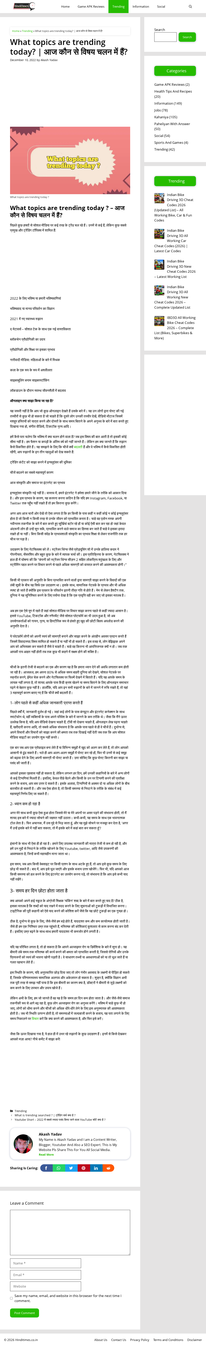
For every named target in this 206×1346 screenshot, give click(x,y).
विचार (35, 1018)
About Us (100, 1340)
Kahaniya (161, 117)
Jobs (157, 110)
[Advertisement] (70, 97)
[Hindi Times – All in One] (32, 6)
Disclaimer (194, 1340)
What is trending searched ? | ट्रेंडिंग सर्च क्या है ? (45, 1115)
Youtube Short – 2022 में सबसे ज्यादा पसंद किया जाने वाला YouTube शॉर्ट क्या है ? (60, 1119)
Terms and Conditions (168, 1340)
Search (159, 29)
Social (161, 6)
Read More (46, 1154)
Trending (118, 6)
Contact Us (118, 1340)
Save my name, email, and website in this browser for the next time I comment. (68, 1298)
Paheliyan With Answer (172, 123)
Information (141, 6)
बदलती (78, 447)
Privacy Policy (139, 1340)
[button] (190, 6)
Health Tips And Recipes (173, 91)
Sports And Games (168, 142)
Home (65, 6)
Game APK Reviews (91, 6)
